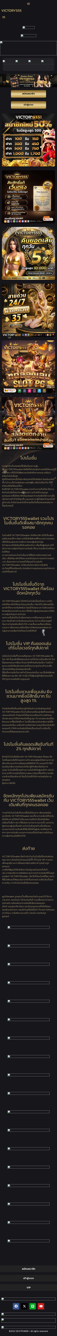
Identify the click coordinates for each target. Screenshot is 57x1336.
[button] (28, 3)
